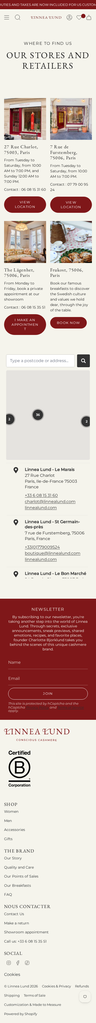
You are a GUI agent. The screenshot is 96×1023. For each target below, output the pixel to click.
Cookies (12, 974)
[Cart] (88, 17)
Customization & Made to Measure (32, 1005)
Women (11, 811)
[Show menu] (7, 17)
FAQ (8, 894)
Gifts (8, 839)
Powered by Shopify (20, 1014)
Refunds (82, 986)
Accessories (14, 829)
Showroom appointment (26, 932)
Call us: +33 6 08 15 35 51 (25, 941)
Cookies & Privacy (56, 986)
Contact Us (14, 914)
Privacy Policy (37, 707)
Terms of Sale (35, 995)
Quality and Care (19, 867)
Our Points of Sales (21, 876)
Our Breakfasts (17, 885)
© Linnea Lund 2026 (21, 986)
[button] (79, 18)
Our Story (13, 858)
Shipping (12, 995)
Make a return (16, 923)
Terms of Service (70, 707)
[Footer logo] (36, 735)
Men (8, 820)
